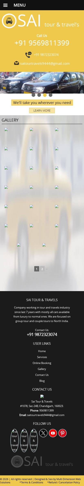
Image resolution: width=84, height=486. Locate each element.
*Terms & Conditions (31, 482)
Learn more (42, 110)
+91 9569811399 (41, 42)
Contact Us (42, 375)
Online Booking (42, 363)
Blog (42, 381)
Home (42, 351)
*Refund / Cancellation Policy (63, 482)
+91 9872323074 (46, 54)
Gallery (42, 369)
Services (42, 357)
